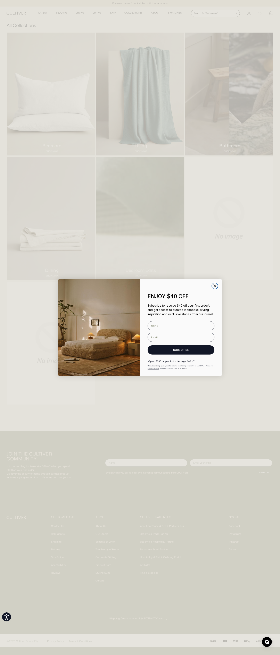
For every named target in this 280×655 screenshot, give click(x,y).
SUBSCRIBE (181, 349)
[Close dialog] (215, 286)
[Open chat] (267, 642)
